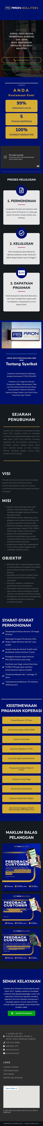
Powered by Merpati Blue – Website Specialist (21, 1123)
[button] (21, 15)
